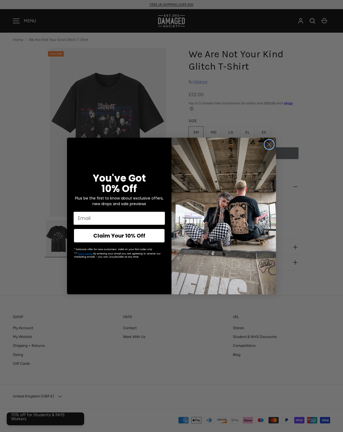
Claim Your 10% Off (119, 235)
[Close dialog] (269, 144)
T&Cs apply (85, 253)
